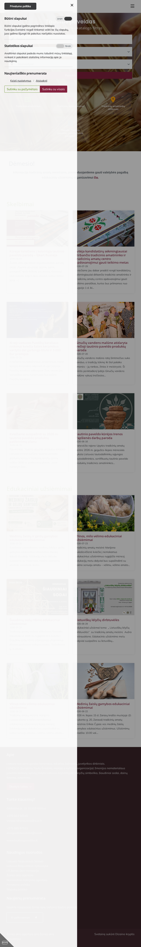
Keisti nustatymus (20, 80)
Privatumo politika (20, 6)
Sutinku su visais (53, 89)
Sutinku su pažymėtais (22, 89)
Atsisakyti (41, 80)
